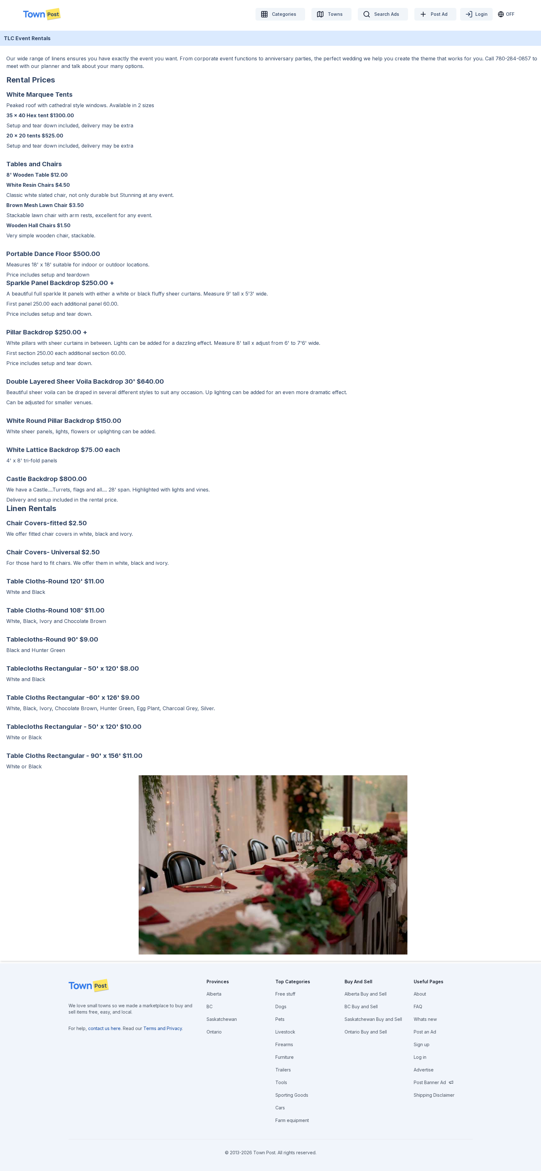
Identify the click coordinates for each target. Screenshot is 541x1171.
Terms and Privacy (162, 1028)
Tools (281, 1082)
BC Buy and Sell (361, 1006)
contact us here (104, 1028)
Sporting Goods (291, 1095)
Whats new (425, 1019)
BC (210, 1006)
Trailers (283, 1069)
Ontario (214, 1031)
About (420, 994)
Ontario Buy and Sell (366, 1031)
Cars (280, 1107)
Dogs (280, 1006)
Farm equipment (292, 1120)
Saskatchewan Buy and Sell (373, 1019)
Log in (420, 1057)
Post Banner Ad (430, 1082)
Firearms (284, 1044)
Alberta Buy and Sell (366, 994)
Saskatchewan (222, 1019)
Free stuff (285, 994)
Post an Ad (425, 1031)
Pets (280, 1019)
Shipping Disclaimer (434, 1095)
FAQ (418, 1006)
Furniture (284, 1057)
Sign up (422, 1044)
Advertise (424, 1069)
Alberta (214, 994)
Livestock (285, 1031)
